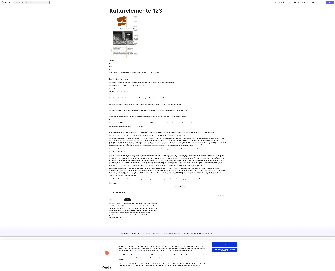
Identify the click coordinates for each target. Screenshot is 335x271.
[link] (275, 2)
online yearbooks (156, 233)
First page (112, 183)
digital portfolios (145, 233)
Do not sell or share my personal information (225, 249)
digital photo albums (180, 233)
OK (225, 244)
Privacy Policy (135, 250)
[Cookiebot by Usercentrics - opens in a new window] (107, 267)
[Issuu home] (6, 2)
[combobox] (32, 2)
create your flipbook (208, 233)
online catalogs (168, 233)
